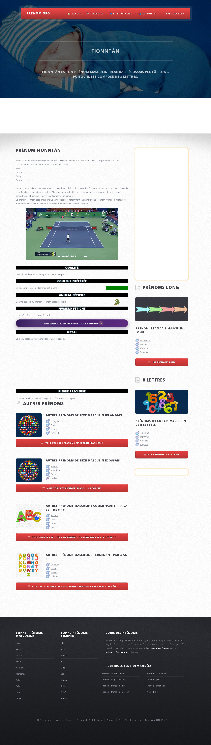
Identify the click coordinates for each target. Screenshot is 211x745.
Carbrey (144, 348)
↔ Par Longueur (173, 13)
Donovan (55, 564)
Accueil (77, 13)
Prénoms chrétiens (156, 685)
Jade (63, 667)
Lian (18, 692)
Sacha (18, 649)
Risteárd (55, 432)
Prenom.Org (38, 13)
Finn (53, 527)
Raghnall (144, 444)
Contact (110, 720)
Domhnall (144, 436)
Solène (64, 685)
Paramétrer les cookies (130, 720)
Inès (63, 661)
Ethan (18, 698)
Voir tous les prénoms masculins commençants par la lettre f (74, 537)
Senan (53, 568)
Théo (18, 661)
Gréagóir (55, 421)
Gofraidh (144, 440)
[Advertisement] (72, 364)
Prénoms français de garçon (115, 691)
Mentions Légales (63, 720)
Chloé (63, 692)
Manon (64, 698)
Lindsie (54, 477)
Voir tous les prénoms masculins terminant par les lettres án (73, 586)
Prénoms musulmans (157, 673)
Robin (18, 679)
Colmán (54, 576)
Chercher (97, 13)
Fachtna (54, 515)
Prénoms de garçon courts (115, 679)
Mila (63, 649)
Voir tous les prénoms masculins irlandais (74, 442)
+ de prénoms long (163, 362)
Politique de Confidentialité (89, 720)
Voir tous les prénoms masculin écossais (74, 488)
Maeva (64, 655)
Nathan (19, 667)
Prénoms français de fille (113, 685)
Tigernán (144, 432)
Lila (62, 643)
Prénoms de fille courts (113, 673)
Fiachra (54, 519)
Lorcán (143, 344)
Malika (64, 679)
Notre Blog (152, 691)
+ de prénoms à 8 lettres (163, 454)
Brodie (54, 428)
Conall (53, 425)
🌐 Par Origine (148, 13)
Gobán (54, 572)
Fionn (53, 523)
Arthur (19, 655)
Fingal (53, 474)
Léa (62, 673)
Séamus (144, 351)
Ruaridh (54, 466)
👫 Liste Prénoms (121, 13)
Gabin (18, 685)
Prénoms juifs (153, 679)
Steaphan (55, 470)
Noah (18, 643)
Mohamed (21, 673)
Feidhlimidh (145, 340)
